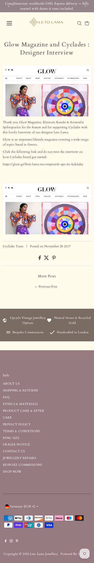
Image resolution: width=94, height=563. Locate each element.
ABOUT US (11, 384)
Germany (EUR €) (22, 506)
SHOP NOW (12, 472)
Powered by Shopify (75, 554)
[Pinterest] (17, 541)
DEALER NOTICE (16, 444)
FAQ (6, 397)
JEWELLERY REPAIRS (19, 458)
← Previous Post (46, 286)
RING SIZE (11, 438)
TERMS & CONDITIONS (21, 431)
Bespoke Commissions (28, 332)
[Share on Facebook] (40, 259)
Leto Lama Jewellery (44, 554)
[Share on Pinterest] (54, 259)
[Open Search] (79, 23)
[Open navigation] (14, 23)
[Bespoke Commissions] (8, 333)
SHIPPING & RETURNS (20, 390)
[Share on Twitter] (47, 259)
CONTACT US (14, 451)
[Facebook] (6, 541)
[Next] (85, 6)
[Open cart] (87, 23)
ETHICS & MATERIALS (20, 404)
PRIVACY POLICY (17, 424)
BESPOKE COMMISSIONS (22, 465)
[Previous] (9, 6)
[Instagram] (11, 541)
